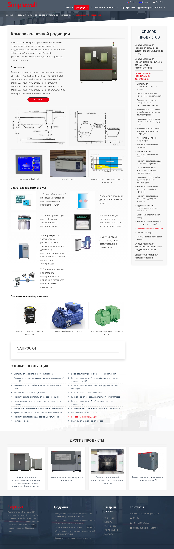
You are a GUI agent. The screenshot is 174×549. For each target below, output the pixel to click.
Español (159, 2)
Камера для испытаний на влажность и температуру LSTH (37, 387)
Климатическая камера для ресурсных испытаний (36, 417)
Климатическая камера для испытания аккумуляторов (95, 397)
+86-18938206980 (141, 523)
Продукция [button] (81, 7)
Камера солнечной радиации (84, 417)
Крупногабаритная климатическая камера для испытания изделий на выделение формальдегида (26, 481)
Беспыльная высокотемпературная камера (33, 374)
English (133, 2)
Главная (68, 7)
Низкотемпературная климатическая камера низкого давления (37, 402)
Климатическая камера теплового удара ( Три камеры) (95, 408)
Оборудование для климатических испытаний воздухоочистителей (148, 246)
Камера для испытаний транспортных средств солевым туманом (107, 480)
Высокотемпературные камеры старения (146, 256)
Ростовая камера (21, 421)
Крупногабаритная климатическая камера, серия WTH (38, 413)
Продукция (21, 15)
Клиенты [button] (112, 7)
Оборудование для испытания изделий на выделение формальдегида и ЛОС (149, 49)
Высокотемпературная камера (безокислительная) (94, 374)
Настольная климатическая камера (87, 421)
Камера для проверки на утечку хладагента (67, 479)
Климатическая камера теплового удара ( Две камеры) (38, 408)
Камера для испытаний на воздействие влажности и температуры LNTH (94, 379)
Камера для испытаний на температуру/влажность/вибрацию (94, 387)
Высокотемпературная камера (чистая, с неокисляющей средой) (39, 379)
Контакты (137, 507)
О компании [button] (97, 7)
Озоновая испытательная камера (86, 413)
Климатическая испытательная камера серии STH (36, 397)
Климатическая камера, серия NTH (86, 393)
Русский (146, 2)
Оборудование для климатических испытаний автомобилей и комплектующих (148, 63)
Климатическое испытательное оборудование (50, 15)
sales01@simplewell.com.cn (146, 528)
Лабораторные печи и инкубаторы (29, 393)
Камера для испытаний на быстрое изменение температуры (92, 402)
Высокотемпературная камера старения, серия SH (147, 479)
